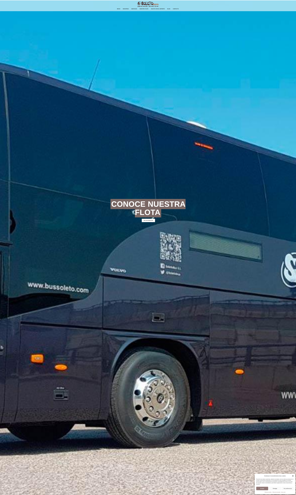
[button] (293, 476)
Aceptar (262, 488)
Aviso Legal (283, 492)
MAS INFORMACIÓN (148, 220)
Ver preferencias (288, 488)
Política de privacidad (276, 492)
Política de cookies (268, 492)
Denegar (275, 488)
